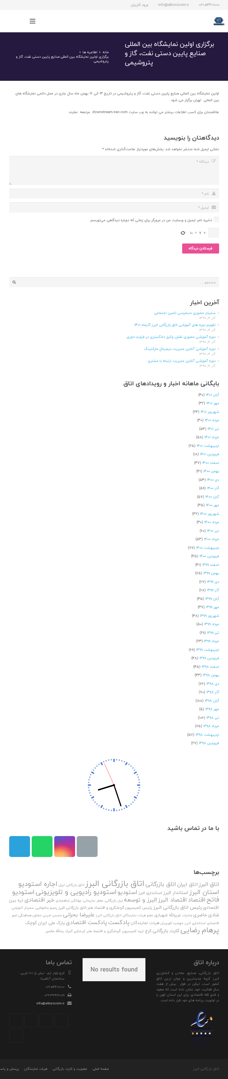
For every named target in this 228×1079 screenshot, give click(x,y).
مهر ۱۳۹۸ (212, 709)
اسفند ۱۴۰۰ (210, 463)
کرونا (141, 931)
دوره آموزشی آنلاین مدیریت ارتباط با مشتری (181, 361)
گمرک (69, 931)
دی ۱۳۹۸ (212, 684)
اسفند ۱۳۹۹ (210, 565)
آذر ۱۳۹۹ (213, 590)
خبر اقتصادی (39, 900)
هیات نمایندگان (145, 922)
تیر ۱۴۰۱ (213, 429)
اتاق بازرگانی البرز (114, 883)
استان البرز (204, 892)
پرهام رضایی (199, 930)
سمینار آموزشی (23, 908)
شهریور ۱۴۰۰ (209, 514)
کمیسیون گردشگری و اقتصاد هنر (111, 931)
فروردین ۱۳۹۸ (209, 743)
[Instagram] (39, 5)
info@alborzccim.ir (50, 1003)
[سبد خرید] (10, 21)
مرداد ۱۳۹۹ (211, 624)
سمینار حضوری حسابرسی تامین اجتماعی (184, 313)
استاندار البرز (175, 893)
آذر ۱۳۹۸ (212, 692)
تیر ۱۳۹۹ (213, 633)
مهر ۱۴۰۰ (212, 505)
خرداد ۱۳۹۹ (211, 641)
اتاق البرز (209, 884)
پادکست (119, 922)
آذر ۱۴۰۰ (213, 488)
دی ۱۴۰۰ (213, 480)
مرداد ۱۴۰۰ (211, 522)
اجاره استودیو (37, 884)
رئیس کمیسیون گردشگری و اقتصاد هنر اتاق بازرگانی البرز (105, 907)
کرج (148, 930)
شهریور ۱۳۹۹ (209, 616)
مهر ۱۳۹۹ (212, 607)
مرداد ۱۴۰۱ (212, 420)
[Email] (87, 846)
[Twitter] (46, 1020)
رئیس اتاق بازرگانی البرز (177, 907)
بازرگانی (110, 900)
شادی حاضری (206, 915)
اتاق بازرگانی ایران (71, 885)
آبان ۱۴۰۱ (212, 395)
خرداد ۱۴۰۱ (211, 437)
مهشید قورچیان (171, 923)
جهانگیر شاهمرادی (69, 900)
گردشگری (79, 931)
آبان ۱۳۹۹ (212, 599)
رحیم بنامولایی (46, 908)
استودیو (127, 892)
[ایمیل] (9, 5)
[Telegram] (29, 5)
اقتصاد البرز (172, 900)
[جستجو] (21, 21)
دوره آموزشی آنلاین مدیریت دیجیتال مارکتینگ (179, 349)
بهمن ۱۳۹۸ (211, 675)
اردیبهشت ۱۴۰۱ (208, 446)
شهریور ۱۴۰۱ (209, 412)
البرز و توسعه (140, 900)
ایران (120, 900)
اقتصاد (196, 899)
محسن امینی (52, 915)
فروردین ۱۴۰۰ (209, 556)
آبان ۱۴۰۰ (212, 497)
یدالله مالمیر (55, 931)
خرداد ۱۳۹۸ (211, 726)
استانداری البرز (150, 893)
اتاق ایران (187, 884)
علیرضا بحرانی (79, 914)
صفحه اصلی (101, 1068)
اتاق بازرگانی (160, 884)
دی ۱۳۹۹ (213, 582)
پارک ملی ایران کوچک (45, 923)
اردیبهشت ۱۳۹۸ (207, 735)
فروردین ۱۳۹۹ (209, 658)
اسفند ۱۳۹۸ (210, 667)
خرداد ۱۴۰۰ (211, 539)
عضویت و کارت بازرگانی (70, 1068)
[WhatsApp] (19, 5)
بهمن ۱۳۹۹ (211, 573)
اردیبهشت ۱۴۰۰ (207, 548)
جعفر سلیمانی (93, 900)
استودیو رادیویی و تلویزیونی (76, 892)
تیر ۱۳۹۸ (212, 718)
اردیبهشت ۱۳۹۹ (207, 650)
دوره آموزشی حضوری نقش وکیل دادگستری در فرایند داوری (171, 337)
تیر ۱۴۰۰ (213, 531)
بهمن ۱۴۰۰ (211, 471)
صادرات (187, 915)
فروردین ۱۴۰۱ (209, 454)
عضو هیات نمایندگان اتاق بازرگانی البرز (124, 915)
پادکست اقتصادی (86, 922)
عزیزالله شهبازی (167, 915)
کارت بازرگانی (166, 931)
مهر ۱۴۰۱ (212, 403)
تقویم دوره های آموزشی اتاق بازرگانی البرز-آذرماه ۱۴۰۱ (174, 325)
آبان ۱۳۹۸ (212, 701)
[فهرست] (32, 21)
